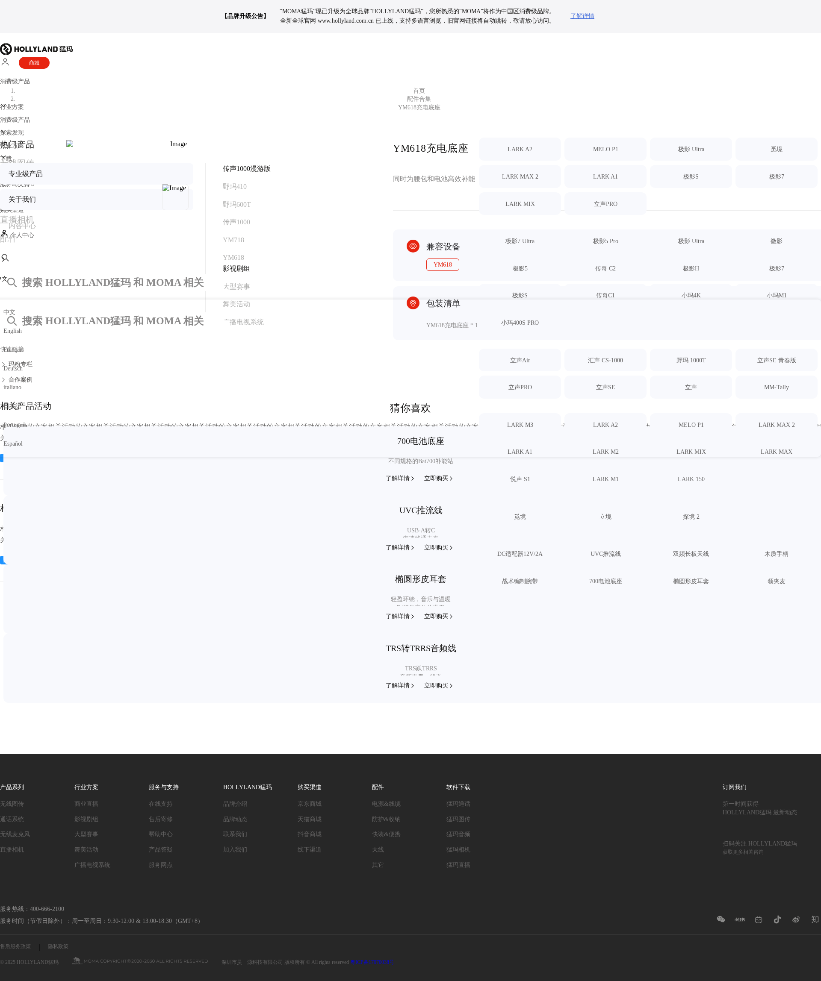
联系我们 (235, 834)
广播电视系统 (92, 865)
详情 (398, 478)
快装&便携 (386, 834)
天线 (378, 849)
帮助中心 (161, 834)
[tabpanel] (650, 518)
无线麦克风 (15, 834)
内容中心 (22, 225)
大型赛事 (86, 834)
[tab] (233, 240)
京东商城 (310, 804)
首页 (419, 91)
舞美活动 (86, 849)
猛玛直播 (458, 865)
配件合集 (419, 99)
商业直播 (86, 804)
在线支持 (161, 804)
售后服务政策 (15, 946)
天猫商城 (310, 819)
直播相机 (12, 849)
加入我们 (235, 849)
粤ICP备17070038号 (372, 962)
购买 (436, 478)
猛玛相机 (458, 849)
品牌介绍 (235, 804)
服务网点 (161, 865)
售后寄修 (161, 819)
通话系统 (12, 819)
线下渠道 (310, 849)
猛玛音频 (458, 834)
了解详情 (582, 16)
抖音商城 (310, 834)
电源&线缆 (386, 804)
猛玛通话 (458, 804)
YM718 (233, 240)
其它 (378, 865)
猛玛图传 (458, 819)
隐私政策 (58, 946)
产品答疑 (161, 849)
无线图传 (12, 804)
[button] (410, 269)
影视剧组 (86, 819)
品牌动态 (235, 819)
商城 (34, 63)
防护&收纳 (386, 819)
